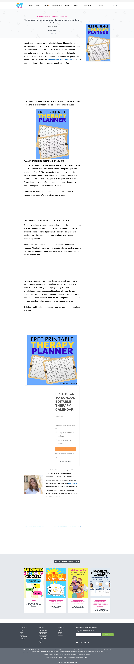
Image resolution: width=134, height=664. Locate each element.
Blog (37, 5)
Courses (75, 5)
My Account (60, 630)
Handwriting (41, 639)
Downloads (60, 635)
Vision (40, 642)
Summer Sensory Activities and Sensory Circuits (33, 604)
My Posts (59, 633)
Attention (75, 600)
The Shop (67, 5)
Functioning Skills (43, 638)
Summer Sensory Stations (56, 606)
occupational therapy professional (66, 434)
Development (80, 600)
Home (21, 630)
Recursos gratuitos (61, 16)
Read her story (72, 483)
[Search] (108, 5)
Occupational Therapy (102, 603)
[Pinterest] (85, 643)
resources (80, 603)
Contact (22, 639)
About (31, 5)
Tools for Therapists (43, 630)
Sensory (34, 600)
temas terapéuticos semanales (61, 60)
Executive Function (43, 635)
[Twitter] (88, 643)
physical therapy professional (64, 442)
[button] (48, 33)
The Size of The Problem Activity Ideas (100, 610)
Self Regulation (100, 606)
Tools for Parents (42, 633)
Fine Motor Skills (42, 636)
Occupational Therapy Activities (100, 604)
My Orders (60, 632)
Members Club (87, 5)
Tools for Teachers (43, 632)
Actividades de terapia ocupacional (46, 16)
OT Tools (45, 5)
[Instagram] (81, 643)
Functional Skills (75, 601)
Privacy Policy (73, 662)
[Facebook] (77, 643)
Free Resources (57, 5)
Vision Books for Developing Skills (78, 606)
